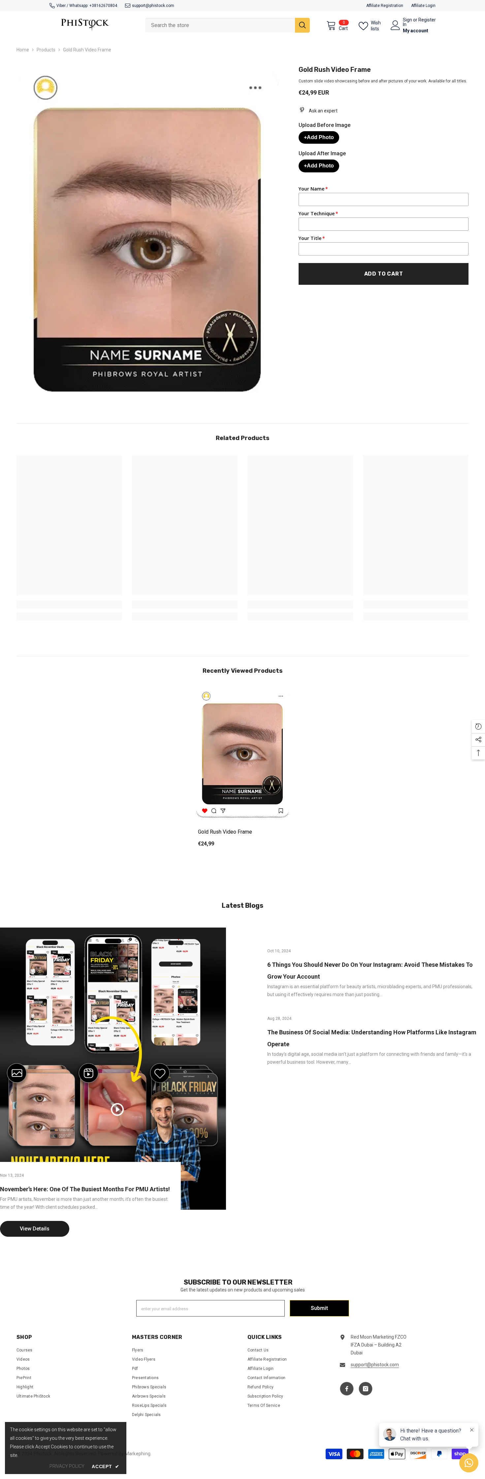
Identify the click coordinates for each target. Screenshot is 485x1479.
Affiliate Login (423, 5)
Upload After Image (322, 153)
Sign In (407, 22)
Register (427, 19)
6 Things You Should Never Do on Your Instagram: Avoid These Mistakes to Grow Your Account (370, 970)
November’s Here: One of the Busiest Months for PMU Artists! (85, 1189)
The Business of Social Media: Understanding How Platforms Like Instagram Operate (371, 1038)
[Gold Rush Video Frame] (242, 754)
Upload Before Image (324, 125)
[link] (69, 604)
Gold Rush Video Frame (225, 832)
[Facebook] (347, 1389)
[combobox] (220, 25)
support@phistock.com (153, 5)
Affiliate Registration (384, 5)
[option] (242, 772)
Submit (319, 1308)
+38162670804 (103, 5)
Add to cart (383, 274)
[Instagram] (365, 1389)
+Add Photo (319, 137)
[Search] (227, 25)
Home (22, 49)
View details (34, 1229)
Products (46, 49)
